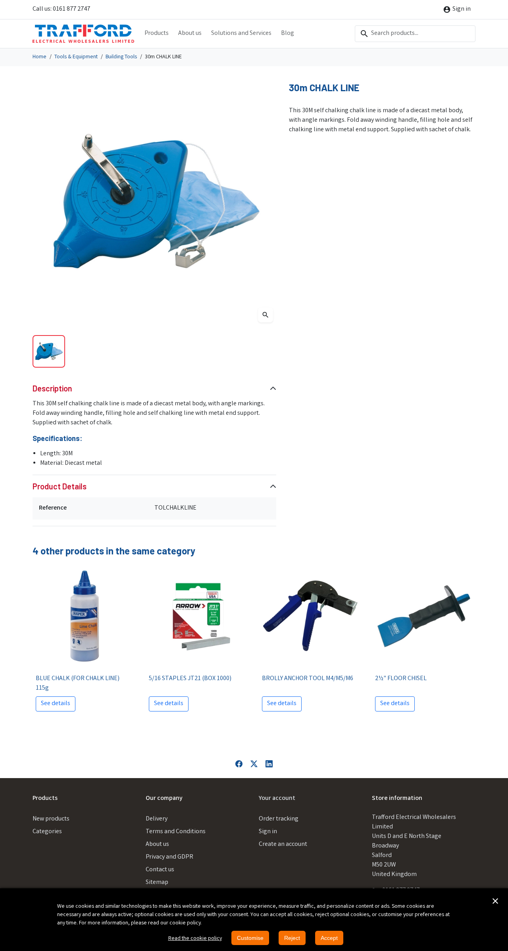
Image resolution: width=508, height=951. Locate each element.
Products (156, 33)
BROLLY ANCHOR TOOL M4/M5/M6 (307, 678)
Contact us (160, 869)
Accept (329, 938)
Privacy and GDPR (169, 857)
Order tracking (278, 819)
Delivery (156, 819)
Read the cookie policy (195, 939)
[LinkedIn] (269, 763)
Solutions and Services (241, 33)
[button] (495, 901)
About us (190, 33)
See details (55, 703)
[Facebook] (239, 763)
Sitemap (157, 882)
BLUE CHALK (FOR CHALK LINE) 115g (77, 683)
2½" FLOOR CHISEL (401, 678)
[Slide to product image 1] (49, 351)
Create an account (283, 844)
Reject (292, 938)
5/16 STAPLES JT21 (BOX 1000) (190, 678)
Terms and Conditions (176, 831)
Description (52, 388)
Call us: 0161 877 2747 (61, 9)
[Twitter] (254, 763)
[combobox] (415, 33)
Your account (277, 798)
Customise (250, 938)
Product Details (60, 486)
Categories (47, 831)
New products (51, 819)
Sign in (268, 831)
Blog (287, 33)
